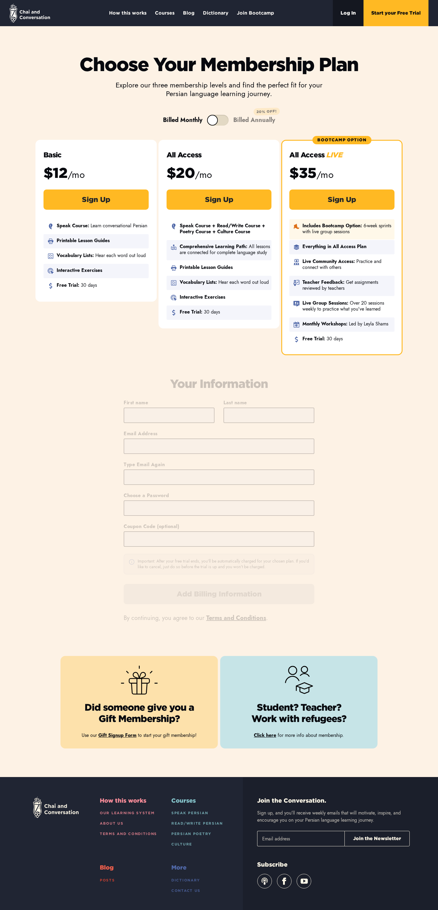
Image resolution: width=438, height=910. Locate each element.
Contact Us (186, 890)
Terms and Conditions (236, 618)
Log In (348, 13)
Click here (265, 735)
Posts (107, 880)
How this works (128, 13)
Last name (235, 402)
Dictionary (216, 13)
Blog (189, 13)
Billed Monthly (182, 120)
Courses (165, 13)
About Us (112, 823)
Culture (181, 844)
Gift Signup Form (117, 735)
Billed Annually (218, 120)
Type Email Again (144, 464)
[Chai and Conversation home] (30, 13)
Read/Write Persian (197, 823)
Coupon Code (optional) (151, 526)
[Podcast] (264, 881)
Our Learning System (127, 813)
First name (136, 402)
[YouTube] (303, 881)
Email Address (141, 433)
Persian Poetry (191, 833)
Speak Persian (189, 813)
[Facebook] (284, 881)
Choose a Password (146, 495)
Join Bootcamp (255, 13)
